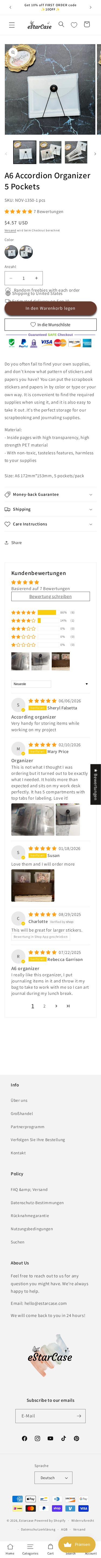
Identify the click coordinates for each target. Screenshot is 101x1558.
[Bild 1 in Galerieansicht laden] (24, 152)
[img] (43, 701)
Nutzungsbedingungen (32, 1228)
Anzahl (10, 266)
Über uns (19, 1100)
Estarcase (26, 1520)
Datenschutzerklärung (38, 1529)
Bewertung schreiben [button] (50, 596)
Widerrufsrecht (82, 1520)
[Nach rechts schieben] (95, 154)
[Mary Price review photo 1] (32, 819)
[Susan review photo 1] (32, 885)
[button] (11, 25)
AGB (64, 1529)
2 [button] (44, 1006)
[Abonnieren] (78, 1416)
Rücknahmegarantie (30, 1215)
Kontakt (18, 1152)
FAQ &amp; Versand (29, 1189)
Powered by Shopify (50, 1520)
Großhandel (22, 1113)
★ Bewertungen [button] (96, 784)
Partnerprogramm (28, 1126)
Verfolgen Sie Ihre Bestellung (38, 1139)
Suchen (18, 1242)
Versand (10, 230)
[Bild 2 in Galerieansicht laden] (50, 152)
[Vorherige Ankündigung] (10, 7)
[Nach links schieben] (6, 154)
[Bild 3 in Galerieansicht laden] (76, 152)
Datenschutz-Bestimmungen (37, 1202)
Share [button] (16, 542)
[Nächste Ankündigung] (91, 7)
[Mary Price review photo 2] (68, 819)
